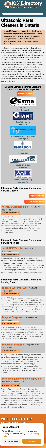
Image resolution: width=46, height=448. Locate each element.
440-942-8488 (7, 320)
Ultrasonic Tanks (29, 33)
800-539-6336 (19, 382)
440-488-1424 (7, 348)
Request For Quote (25, 94)
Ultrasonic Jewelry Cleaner (30, 31)
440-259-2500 (7, 291)
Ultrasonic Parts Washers (27, 39)
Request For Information (35, 202)
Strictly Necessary (12, 441)
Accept (32, 441)
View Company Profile (10, 213)
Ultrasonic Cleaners (31, 41)
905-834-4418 (7, 210)
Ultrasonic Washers (24, 36)
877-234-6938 (7, 251)
